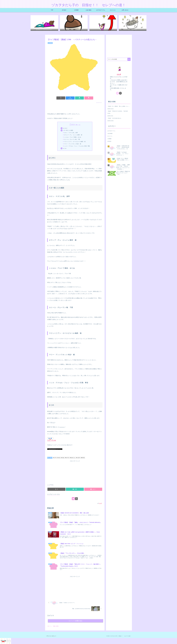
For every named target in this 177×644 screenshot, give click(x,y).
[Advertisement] (74, 107)
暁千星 (67, 457)
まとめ (64, 148)
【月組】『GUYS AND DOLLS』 (115, 118)
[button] (88, 98)
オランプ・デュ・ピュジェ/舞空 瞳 (73, 134)
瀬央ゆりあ (73, 457)
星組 (63, 457)
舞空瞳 (83, 457)
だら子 (119, 74)
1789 (55, 457)
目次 (73, 125)
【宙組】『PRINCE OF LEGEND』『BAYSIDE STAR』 (118, 112)
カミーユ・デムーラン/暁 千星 (72, 139)
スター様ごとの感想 (68, 130)
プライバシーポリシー (51, 636)
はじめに (65, 128)
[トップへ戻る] (175, 642)
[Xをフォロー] (76, 498)
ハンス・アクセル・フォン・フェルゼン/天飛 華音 (77, 146)
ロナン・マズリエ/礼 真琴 (71, 132)
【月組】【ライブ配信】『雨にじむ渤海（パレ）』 (119, 106)
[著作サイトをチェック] (73, 498)
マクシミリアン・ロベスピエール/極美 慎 (74, 141)
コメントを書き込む (75, 621)
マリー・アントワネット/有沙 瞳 (72, 143)
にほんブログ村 (51, 440)
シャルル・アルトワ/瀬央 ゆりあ (72, 137)
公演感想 (50, 457)
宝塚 (59, 457)
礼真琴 (78, 457)
